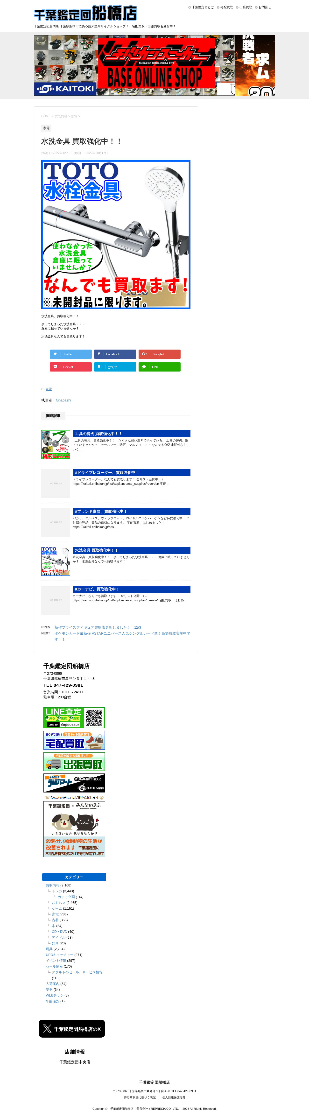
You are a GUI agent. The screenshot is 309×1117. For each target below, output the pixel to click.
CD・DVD (59, 932)
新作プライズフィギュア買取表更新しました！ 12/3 (98, 627)
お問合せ (265, 7)
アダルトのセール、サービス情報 (77, 972)
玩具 (49, 949)
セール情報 (54, 966)
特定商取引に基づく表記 (140, 1097)
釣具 (55, 943)
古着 (55, 920)
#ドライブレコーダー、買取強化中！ (107, 473)
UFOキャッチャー (59, 955)
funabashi (63, 400)
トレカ (57, 891)
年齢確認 (52, 1001)
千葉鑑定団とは (203, 7)
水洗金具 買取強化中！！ (97, 550)
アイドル (58, 937)
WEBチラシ (54, 995)
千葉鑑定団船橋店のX (77, 1029)
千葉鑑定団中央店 (74, 1062)
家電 (49, 389)
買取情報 (52, 885)
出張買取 (245, 7)
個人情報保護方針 (173, 1097)
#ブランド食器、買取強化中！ (101, 511)
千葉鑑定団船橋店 (154, 1082)
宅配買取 (226, 7)
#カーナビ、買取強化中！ (97, 589)
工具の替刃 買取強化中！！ (98, 434)
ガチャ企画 (66, 897)
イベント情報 (56, 960)
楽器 (49, 989)
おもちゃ (58, 903)
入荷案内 (52, 984)
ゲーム (57, 908)
